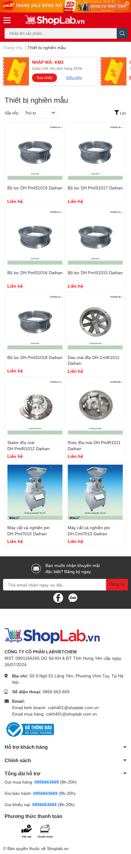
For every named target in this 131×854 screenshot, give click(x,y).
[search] (122, 33)
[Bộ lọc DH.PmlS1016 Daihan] (34, 237)
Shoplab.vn (58, 848)
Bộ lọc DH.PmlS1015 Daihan (95, 272)
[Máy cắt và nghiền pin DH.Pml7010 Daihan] (34, 492)
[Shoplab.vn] (54, 20)
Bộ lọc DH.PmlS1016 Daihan (34, 272)
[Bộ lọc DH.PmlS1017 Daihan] (95, 152)
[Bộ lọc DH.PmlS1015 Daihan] (95, 237)
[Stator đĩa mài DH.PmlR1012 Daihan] (34, 407)
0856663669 (46, 781)
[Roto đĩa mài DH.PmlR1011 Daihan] (95, 407)
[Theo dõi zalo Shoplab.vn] (73, 597)
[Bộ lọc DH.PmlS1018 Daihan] (34, 322)
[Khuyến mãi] (65, 6)
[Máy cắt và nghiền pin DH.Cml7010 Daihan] (95, 492)
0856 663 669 (56, 691)
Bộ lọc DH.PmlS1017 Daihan (95, 187)
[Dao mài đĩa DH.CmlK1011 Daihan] (95, 322)
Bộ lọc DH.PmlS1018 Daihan (34, 357)
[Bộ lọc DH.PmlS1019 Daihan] (34, 152)
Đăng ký (117, 584)
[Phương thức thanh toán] (42, 830)
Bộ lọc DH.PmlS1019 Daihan (34, 187)
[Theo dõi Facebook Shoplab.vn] (58, 597)
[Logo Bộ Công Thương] (29, 729)
